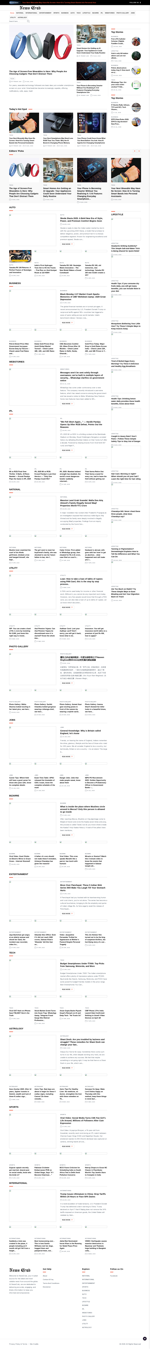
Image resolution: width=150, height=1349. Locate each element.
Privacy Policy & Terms (18, 1344)
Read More (66, 244)
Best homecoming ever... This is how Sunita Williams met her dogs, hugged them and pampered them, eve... (44, 1246)
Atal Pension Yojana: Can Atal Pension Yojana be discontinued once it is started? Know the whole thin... (44, 633)
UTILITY (13, 17)
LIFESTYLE (86, 13)
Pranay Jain (17, 81)
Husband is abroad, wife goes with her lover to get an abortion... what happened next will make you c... (95, 555)
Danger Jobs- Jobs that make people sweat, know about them (70, 780)
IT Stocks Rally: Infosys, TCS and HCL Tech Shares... (120, 107)
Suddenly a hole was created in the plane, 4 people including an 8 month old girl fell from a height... (19, 1246)
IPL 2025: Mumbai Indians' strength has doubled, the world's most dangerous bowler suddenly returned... (70, 476)
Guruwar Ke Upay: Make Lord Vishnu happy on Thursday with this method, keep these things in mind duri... (95, 1094)
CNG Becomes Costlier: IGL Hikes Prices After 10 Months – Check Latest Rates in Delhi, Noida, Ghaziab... (70, 348)
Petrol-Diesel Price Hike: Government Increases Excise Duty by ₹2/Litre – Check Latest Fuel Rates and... (19, 348)
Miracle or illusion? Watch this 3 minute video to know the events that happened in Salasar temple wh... (95, 861)
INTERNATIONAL (31, 13)
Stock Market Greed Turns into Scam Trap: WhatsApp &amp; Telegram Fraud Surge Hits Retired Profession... (45, 1015)
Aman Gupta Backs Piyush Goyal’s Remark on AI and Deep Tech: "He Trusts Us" (70, 1013)
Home (12, 13)
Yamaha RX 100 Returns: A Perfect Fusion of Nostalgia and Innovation (20, 270)
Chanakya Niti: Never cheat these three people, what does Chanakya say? (125, 513)
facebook (113, 1276)
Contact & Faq (48, 1279)
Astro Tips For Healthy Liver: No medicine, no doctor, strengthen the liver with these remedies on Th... (71, 1094)
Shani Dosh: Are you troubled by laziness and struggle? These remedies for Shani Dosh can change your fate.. (82, 1042)
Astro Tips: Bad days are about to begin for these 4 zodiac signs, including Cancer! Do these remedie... (44, 1094)
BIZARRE (95, 13)
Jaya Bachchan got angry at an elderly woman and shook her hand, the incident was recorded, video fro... (19, 939)
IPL (102, 13)
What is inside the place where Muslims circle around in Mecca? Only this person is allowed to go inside (82, 809)
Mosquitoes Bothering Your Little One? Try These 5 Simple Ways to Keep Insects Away (126, 326)
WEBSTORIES (109, 13)
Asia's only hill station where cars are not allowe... (119, 56)
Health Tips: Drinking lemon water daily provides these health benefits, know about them (125, 401)
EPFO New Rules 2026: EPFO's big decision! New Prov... (120, 122)
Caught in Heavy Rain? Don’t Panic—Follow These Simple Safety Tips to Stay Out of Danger (125, 438)
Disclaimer (47, 1287)
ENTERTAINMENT (45, 13)
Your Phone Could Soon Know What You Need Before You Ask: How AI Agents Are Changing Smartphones (91, 140)
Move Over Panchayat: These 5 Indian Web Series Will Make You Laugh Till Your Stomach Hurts (82, 888)
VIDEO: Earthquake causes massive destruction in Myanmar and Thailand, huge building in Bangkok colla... (96, 1246)
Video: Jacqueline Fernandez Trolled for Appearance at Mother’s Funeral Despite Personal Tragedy (70, 939)
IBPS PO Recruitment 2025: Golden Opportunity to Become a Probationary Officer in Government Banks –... (95, 782)
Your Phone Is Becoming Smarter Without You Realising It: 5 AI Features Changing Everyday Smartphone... (89, 193)
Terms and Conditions (51, 1283)
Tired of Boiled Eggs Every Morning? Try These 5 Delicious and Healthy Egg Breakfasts (125, 363)
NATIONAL (20, 13)
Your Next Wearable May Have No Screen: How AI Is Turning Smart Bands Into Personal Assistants (22, 140)
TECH (79, 13)
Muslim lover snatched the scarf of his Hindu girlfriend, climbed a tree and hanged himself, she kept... (20, 555)
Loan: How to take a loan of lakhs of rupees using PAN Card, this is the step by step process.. (81, 581)
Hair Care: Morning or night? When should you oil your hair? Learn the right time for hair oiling (126, 476)
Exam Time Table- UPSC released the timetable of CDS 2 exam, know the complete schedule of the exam (44, 782)
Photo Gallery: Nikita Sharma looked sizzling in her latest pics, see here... (19, 706)
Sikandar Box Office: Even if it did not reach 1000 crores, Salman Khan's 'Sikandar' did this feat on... (45, 939)
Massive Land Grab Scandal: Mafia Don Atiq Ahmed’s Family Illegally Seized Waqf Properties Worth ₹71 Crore (81, 503)
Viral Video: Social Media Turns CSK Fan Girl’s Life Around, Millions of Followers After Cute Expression (83, 1120)
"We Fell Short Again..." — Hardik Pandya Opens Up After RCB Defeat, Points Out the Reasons (81, 424)
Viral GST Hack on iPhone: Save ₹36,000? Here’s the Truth (20, 1013)
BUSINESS (64, 13)
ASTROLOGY (22, 17)
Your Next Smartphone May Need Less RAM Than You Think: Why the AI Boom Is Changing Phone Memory (64, 3)
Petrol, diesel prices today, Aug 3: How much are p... (120, 70)
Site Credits (34, 1344)
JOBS (133, 13)
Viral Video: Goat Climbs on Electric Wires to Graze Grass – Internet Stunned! (20, 858)
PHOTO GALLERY (123, 13)
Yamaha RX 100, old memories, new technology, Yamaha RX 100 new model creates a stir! (95, 270)
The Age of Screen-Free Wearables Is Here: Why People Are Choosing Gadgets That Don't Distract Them (38, 72)
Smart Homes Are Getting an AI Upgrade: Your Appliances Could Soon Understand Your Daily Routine (91, 50)
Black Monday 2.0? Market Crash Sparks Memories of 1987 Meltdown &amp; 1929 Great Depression (83, 297)
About (45, 1276)
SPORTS (56, 13)
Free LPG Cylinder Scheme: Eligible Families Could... (118, 41)
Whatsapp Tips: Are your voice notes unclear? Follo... (118, 84)
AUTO (73, 13)
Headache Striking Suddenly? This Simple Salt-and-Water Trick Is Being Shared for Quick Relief (125, 248)
